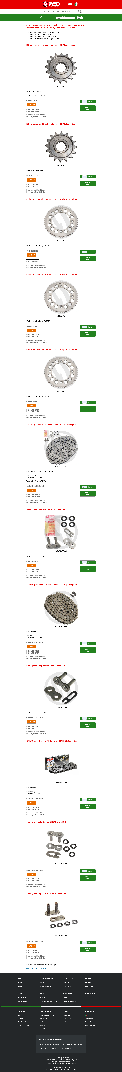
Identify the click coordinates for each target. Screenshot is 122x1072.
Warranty (43, 1025)
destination (65, 16)
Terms (42, 1029)
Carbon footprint (69, 1022)
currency (79, 16)
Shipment (43, 1018)
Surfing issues (90, 1018)
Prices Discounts (24, 1025)
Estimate (21, 1018)
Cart (19, 1015)
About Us (66, 1015)
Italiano (90, 1015)
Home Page (89, 1022)
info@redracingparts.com (61, 1062)
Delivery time (45, 1022)
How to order (22, 1022)
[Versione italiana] (86, 1015)
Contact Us (67, 1018)
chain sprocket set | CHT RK (37, 968)
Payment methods (47, 1015)
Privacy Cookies (91, 1025)
